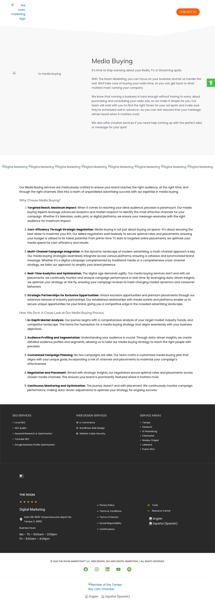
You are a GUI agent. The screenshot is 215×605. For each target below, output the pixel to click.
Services (115, 12)
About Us (141, 12)
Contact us (188, 12)
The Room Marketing (45, 12)
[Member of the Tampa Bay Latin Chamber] (107, 586)
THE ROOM (27, 494)
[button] (211, 83)
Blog (165, 12)
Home (95, 12)
